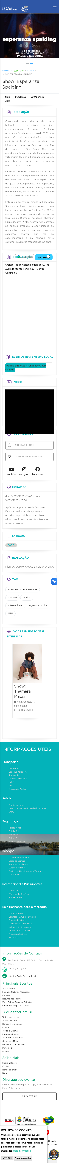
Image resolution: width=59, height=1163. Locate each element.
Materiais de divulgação (20, 927)
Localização (37, 97)
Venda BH (13, 937)
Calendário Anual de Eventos (22, 917)
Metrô (11, 782)
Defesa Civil (14, 838)
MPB (10, 613)
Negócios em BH (10, 1070)
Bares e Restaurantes (12, 1024)
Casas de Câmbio (17, 861)
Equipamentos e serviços (20, 924)
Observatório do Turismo (20, 931)
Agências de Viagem (18, 864)
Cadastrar (29, 1096)
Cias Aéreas (14, 875)
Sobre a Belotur (9, 1063)
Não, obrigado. (23, 1158)
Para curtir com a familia (13, 1045)
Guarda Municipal (17, 841)
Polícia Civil (14, 831)
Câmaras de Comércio (19, 894)
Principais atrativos (18, 934)
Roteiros (6, 1051)
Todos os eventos (10, 1017)
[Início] (15, 5)
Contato (6, 1066)
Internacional (15, 605)
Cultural (12, 598)
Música (30, 70)
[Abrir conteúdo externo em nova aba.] (24, 257)
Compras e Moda (10, 1041)
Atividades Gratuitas (11, 1021)
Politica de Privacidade (51, 1143)
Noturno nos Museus (11, 999)
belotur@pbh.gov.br (17, 969)
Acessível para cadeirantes (22, 589)
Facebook (37, 474)
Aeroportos (14, 768)
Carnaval (6, 995)
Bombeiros (14, 835)
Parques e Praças (10, 1034)
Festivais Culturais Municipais (16, 992)
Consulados (14, 891)
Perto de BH (8, 1048)
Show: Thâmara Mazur (22, 691)
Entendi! (7, 1158)
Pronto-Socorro (16, 805)
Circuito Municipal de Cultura (15, 1006)
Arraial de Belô (9, 989)
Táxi (10, 786)
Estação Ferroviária (18, 779)
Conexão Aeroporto (18, 772)
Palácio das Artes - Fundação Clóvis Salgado (25, 367)
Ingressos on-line (38, 605)
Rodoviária (14, 775)
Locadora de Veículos (19, 857)
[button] (27, 63)
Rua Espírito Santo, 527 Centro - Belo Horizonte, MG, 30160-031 (28, 962)
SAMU (11, 812)
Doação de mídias (17, 920)
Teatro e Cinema (10, 1031)
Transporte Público (17, 789)
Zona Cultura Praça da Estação (17, 1002)
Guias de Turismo (17, 868)
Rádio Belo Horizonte (27, 976)
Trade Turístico (16, 913)
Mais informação (22, 1151)
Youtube (11, 474)
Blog (4, 1073)
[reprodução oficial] (30, 36)
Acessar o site (24, 445)
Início (8, 97)
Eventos (7, 70)
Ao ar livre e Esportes (12, 1038)
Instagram (24, 474)
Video (7, 101)
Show (20, 71)
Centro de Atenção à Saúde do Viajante (27, 808)
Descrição (20, 97)
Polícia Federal (15, 897)
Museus (5, 1027)
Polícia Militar (15, 828)
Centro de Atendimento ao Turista (25, 871)
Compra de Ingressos (28, 456)
